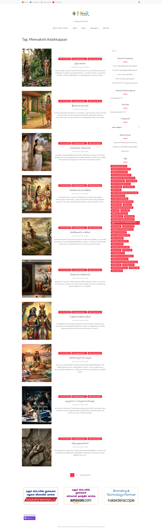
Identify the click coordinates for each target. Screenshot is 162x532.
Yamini (134, 267)
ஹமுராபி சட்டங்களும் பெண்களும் (80, 401)
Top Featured (65, 59)
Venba (116, 265)
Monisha (117, 216)
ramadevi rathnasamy (122, 229)
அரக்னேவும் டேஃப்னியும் (80, 232)
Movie (129, 216)
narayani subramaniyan (123, 219)
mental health (120, 213)
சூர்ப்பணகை (80, 63)
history (129, 187)
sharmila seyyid (120, 241)
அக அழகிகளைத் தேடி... (79, 59)
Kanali (117, 204)
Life (115, 210)
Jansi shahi (118, 195)
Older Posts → (86, 475)
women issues (120, 267)
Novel (116, 226)
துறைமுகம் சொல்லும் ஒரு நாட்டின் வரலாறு (125, 142)
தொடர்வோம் (94, 28)
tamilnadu (118, 253)
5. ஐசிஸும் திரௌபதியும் (80, 316)
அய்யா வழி (117, 270)
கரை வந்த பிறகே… (128, 74)
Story (116, 250)
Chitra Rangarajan (121, 175)
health (117, 187)
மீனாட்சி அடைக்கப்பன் (95, 59)
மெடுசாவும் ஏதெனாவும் (80, 274)
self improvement (121, 235)
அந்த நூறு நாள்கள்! (80, 443)
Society (117, 244)
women (128, 265)
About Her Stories (60, 28)
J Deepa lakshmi (120, 198)
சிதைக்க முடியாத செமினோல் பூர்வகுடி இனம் (125, 146)
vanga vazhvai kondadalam (125, 262)
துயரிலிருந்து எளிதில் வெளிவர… (129, 70)
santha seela (119, 232)
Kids (128, 204)
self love (117, 238)
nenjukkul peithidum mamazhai (124, 223)
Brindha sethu (119, 172)
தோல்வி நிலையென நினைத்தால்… (128, 66)
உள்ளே (74, 28)
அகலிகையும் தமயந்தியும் (80, 190)
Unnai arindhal (120, 259)
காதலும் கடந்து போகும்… (131, 83)
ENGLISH (106, 28)
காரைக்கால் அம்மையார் (80, 147)
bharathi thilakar (121, 169)
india (116, 190)
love (125, 210)
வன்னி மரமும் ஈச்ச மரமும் (80, 357)
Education (118, 181)
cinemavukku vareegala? (123, 178)
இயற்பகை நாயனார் (80, 105)
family (132, 181)
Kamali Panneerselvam (122, 201)
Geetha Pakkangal (121, 184)
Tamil (127, 250)
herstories (75, 67)
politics (128, 226)
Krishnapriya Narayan (122, 207)
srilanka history (120, 247)
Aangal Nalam (119, 166)
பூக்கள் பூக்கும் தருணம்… (128, 78)
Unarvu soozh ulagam (122, 256)
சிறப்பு (83, 28)
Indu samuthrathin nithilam (125, 192)
